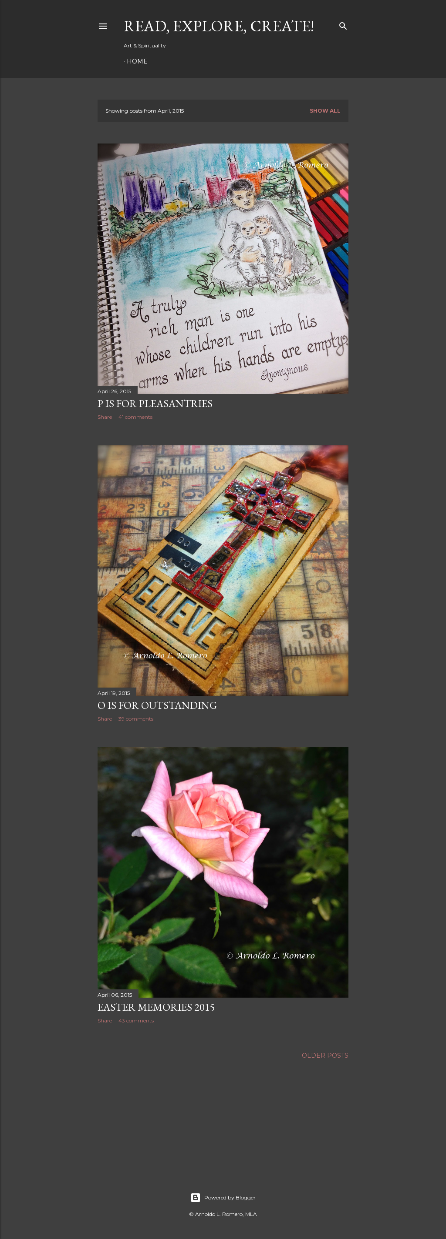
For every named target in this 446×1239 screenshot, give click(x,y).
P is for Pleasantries (155, 403)
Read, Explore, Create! (219, 26)
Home (137, 61)
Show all (325, 110)
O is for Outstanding (157, 705)
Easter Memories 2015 (156, 1007)
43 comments (136, 1020)
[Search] (343, 24)
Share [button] (105, 417)
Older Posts (325, 1055)
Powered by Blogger (230, 1197)
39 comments (135, 718)
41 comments (135, 417)
